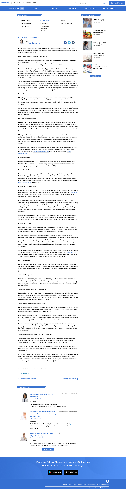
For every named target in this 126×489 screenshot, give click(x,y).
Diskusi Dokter (90, 8)
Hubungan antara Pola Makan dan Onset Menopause (99, 32)
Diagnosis (45, 23)
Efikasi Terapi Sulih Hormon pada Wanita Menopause (99, 20)
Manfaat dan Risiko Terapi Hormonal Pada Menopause (99, 55)
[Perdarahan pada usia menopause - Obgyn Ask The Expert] (24, 441)
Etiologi (63, 20)
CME (35, 8)
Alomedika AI (14, 8)
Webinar (54, 8)
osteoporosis (71, 252)
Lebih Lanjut (95, 76)
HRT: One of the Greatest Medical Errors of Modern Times (100, 66)
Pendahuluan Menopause (29, 378)
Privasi (98, 484)
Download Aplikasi (117, 3)
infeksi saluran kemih (24, 182)
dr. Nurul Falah (37, 418)
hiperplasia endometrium (41, 151)
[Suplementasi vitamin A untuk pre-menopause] (24, 401)
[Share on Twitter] (69, 42)
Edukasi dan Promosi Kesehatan (45, 29)
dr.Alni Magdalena (38, 398)
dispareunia (73, 192)
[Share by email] (73, 42)
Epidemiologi (26, 23)
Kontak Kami (105, 484)
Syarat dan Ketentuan (89, 484)
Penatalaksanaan (66, 23)
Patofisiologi (46, 20)
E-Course (72, 8)
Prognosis (25, 26)
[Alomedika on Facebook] (77, 481)
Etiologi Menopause (69, 378)
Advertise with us (77, 484)
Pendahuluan (26, 20)
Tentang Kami (66, 484)
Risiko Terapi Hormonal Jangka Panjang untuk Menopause (99, 43)
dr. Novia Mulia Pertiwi (39, 438)
